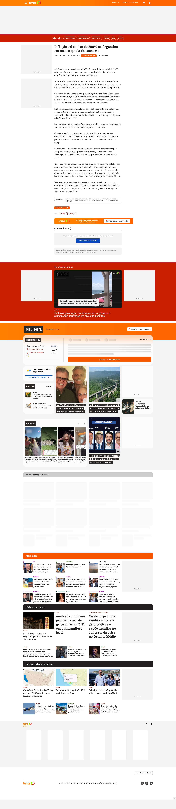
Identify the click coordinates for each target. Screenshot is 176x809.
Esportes (71, 704)
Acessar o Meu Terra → (53, 329)
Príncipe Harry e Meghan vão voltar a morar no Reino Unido (103, 691)
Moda (68, 591)
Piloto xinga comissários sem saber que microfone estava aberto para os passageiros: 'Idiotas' (44, 709)
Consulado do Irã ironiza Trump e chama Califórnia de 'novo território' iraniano (38, 693)
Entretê (101, 591)
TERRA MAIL (115, 3)
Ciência (68, 576)
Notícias (71, 214)
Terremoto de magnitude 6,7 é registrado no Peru (70, 691)
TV (34, 562)
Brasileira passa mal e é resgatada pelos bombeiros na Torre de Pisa (37, 636)
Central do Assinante (130, 3)
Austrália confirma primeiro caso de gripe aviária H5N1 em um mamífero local (70, 624)
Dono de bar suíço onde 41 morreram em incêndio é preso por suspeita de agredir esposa (77, 652)
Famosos (36, 576)
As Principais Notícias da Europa (99, 613)
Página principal (35, 2)
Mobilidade (102, 562)
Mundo (63, 214)
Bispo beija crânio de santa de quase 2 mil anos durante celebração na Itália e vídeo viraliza (110, 709)
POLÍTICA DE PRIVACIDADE (106, 783)
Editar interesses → (145, 339)
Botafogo (69, 562)
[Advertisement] (137, 652)
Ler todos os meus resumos (109, 359)
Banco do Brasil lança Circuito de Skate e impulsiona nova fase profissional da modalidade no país (76, 709)
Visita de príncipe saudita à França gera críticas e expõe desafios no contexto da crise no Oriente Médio (102, 626)
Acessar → (49, 386)
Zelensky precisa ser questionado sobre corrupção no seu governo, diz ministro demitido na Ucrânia (109, 652)
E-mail (144, 3)
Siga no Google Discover (37, 377)
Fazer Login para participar (88, 240)
